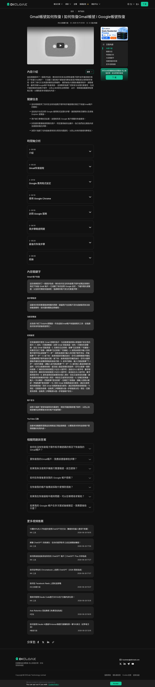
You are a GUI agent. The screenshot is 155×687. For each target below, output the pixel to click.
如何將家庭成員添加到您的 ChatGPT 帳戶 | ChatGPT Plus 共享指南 (58, 556)
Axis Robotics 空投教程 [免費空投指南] (46, 610)
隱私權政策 (117, 675)
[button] (131, 4)
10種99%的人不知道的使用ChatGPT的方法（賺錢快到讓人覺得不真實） (59, 529)
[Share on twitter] (120, 664)
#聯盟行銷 (33, 631)
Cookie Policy (53, 684)
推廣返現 (83, 4)
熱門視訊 (81, 11)
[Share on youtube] (133, 664)
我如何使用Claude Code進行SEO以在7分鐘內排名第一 (52, 597)
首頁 (72, 11)
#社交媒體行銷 (63, 23)
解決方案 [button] (57, 4)
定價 (75, 4)
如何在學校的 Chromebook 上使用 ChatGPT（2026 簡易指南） (56, 570)
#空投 (32, 614)
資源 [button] (67, 4)
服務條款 (108, 675)
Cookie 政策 (126, 675)
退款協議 (136, 675)
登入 (137, 4)
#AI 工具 (33, 532)
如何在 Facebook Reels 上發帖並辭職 (45, 583)
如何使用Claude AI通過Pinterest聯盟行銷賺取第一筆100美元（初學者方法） (59, 625)
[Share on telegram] (129, 664)
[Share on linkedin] (124, 664)
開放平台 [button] (94, 4)
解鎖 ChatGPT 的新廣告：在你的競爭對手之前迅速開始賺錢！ (55, 542)
